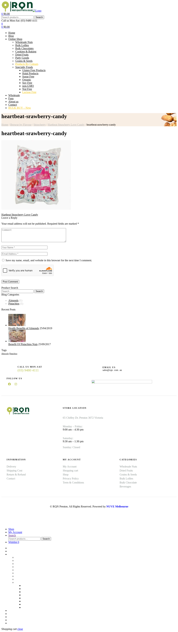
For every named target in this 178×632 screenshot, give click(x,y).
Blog (11, 551)
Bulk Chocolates (24, 563)
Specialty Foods (24, 582)
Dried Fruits (22, 569)
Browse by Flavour (20, 124)
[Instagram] (16, 384)
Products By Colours (26, 579)
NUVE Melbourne (117, 506)
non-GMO (28, 601)
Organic (26, 594)
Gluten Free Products (34, 585)
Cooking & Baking (25, 566)
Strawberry (40, 124)
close (20, 628)
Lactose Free (29, 607)
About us (13, 616)
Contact (12, 619)
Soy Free (27, 598)
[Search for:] (17, 291)
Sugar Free (28, 591)
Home (4, 124)
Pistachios (13, 303)
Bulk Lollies (22, 560)
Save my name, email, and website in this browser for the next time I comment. (49, 260)
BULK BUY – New (19, 623)
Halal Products (30, 588)
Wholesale (14, 610)
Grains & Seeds (24, 576)
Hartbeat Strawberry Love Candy (66, 124)
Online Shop (15, 554)
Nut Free (27, 604)
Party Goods (22, 573)
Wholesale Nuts (24, 557)
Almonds (13, 300)
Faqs (11, 613)
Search (39, 17)
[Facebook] (9, 384)
